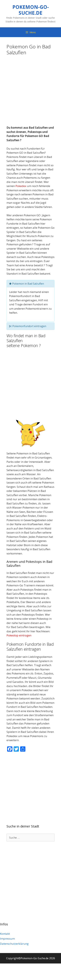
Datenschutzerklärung (14, 943)
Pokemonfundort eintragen (29, 326)
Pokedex (20, 186)
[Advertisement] (30, 91)
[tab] (30, 283)
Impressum (7, 938)
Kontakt (5, 934)
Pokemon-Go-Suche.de (30, 10)
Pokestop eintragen (19, 635)
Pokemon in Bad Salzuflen (28, 283)
